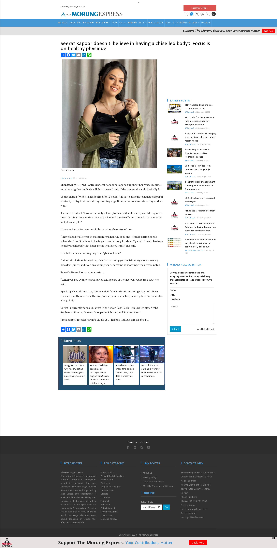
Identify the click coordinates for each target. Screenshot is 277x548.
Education (105, 504)
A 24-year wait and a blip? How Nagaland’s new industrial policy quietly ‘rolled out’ (200, 243)
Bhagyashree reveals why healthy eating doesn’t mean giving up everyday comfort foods (74, 372)
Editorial (88, 23)
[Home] (92, 13)
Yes (174, 290)
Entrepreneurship (109, 511)
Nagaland (75, 23)
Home (65, 23)
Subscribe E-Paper (199, 8)
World (143, 23)
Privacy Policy (150, 477)
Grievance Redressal (153, 481)
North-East (103, 23)
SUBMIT (175, 329)
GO (166, 507)
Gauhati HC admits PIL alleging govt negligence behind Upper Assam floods (200, 137)
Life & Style (66, 178)
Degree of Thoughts (111, 486)
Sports (169, 23)
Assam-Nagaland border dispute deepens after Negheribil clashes (197, 153)
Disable (104, 493)
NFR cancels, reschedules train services (200, 212)
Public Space (156, 23)
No (173, 294)
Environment (107, 515)
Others (176, 299)
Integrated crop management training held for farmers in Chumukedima (200, 185)
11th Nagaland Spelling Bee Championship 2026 (199, 106)
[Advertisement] (47, 295)
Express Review (109, 518)
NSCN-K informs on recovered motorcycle (200, 200)
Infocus (205, 23)
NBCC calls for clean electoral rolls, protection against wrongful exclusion (199, 121)
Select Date (147, 501)
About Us (147, 472)
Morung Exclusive (194, 250)
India (115, 23)
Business (105, 483)
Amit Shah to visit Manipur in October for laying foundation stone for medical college (200, 227)
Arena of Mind (107, 472)
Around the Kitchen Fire (112, 475)
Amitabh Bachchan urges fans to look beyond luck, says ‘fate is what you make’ (125, 372)
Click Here (268, 30)
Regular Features (186, 23)
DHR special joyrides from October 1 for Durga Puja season (198, 169)
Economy (105, 497)
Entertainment (128, 23)
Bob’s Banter (107, 479)
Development (107, 490)
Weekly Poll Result (205, 329)
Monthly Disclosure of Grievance (159, 486)
